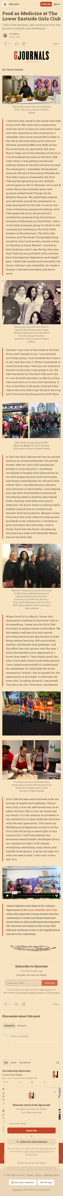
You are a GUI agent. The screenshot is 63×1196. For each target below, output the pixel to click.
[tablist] (15, 1026)
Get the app (46, 1182)
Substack (17, 1189)
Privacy (30, 1175)
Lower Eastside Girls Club (42, 910)
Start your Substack (24, 1182)
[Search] (58, 1063)
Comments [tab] (9, 1025)
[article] (31, 1076)
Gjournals (14, 34)
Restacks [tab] (21, 1025)
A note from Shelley (12, 1074)
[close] (54, 1092)
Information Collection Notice (37, 1151)
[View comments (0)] (17, 44)
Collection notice (51, 1175)
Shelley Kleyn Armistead (25, 1078)
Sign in (57, 4)
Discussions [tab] (24, 1062)
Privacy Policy (31, 1154)
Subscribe (46, 4)
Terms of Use (45, 1148)
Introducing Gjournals (16, 1070)
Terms (38, 1175)
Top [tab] (5, 1062)
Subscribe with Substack (33, 1141)
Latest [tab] (13, 1062)
